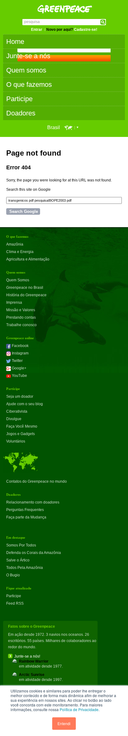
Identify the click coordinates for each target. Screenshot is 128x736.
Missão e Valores (20, 310)
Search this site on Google (28, 189)
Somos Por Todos (21, 545)
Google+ (18, 368)
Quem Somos (17, 280)
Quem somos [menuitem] (26, 70)
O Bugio (13, 575)
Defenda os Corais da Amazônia (33, 553)
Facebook (20, 346)
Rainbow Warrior (33, 661)
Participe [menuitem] (19, 99)
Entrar (36, 29)
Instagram (20, 353)
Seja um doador (19, 396)
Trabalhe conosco (21, 325)
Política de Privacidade (79, 709)
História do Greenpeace (26, 295)
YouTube (19, 375)
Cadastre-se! (85, 29)
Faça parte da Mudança (26, 517)
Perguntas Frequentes (25, 510)
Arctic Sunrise (31, 675)
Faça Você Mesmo (21, 426)
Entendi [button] (64, 723)
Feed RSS (15, 603)
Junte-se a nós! (27, 656)
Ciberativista (16, 411)
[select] (72, 127)
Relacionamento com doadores (32, 502)
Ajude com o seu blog (24, 404)
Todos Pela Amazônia (24, 567)
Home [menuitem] (15, 41)
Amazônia (14, 244)
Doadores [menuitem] (20, 113)
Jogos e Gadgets (20, 434)
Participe (13, 596)
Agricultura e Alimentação (27, 259)
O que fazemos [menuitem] (29, 84)
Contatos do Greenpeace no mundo (36, 481)
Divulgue (13, 419)
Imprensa (14, 302)
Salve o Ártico (18, 560)
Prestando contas (21, 317)
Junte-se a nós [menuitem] (28, 56)
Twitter (17, 361)
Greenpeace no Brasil (24, 287)
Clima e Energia (20, 252)
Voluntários (15, 441)
